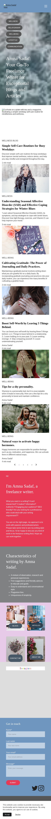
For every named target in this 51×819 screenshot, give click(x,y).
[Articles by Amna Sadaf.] (36, 618)
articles (36, 625)
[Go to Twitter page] (35, 788)
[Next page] (36, 465)
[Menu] (45, 6)
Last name (10, 741)
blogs (15, 626)
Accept (7, 814)
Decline (17, 814)
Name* (9, 730)
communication (15, 46)
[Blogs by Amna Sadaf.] (15, 618)
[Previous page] (15, 465)
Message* (10, 764)
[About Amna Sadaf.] (36, 649)
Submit (13, 783)
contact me (15, 658)
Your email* (11, 752)
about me (36, 657)
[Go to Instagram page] (41, 788)
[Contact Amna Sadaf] (15, 649)
